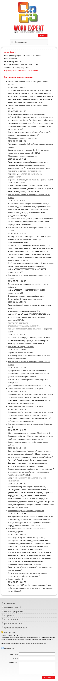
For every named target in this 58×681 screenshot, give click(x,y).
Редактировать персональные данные (21, 70)
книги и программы (13, 611)
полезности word (12, 607)
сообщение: (13, 663)
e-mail (15, 659)
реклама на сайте (13, 623)
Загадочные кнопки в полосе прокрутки (25, 388)
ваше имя (14, 654)
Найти (42, 36)
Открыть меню (20, 42)
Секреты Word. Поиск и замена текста (25, 299)
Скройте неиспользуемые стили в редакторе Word (30, 180)
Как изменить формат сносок (21, 347)
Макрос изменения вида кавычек (22, 138)
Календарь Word (15, 579)
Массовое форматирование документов (26, 510)
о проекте (9, 615)
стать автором (11, 619)
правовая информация (15, 628)
